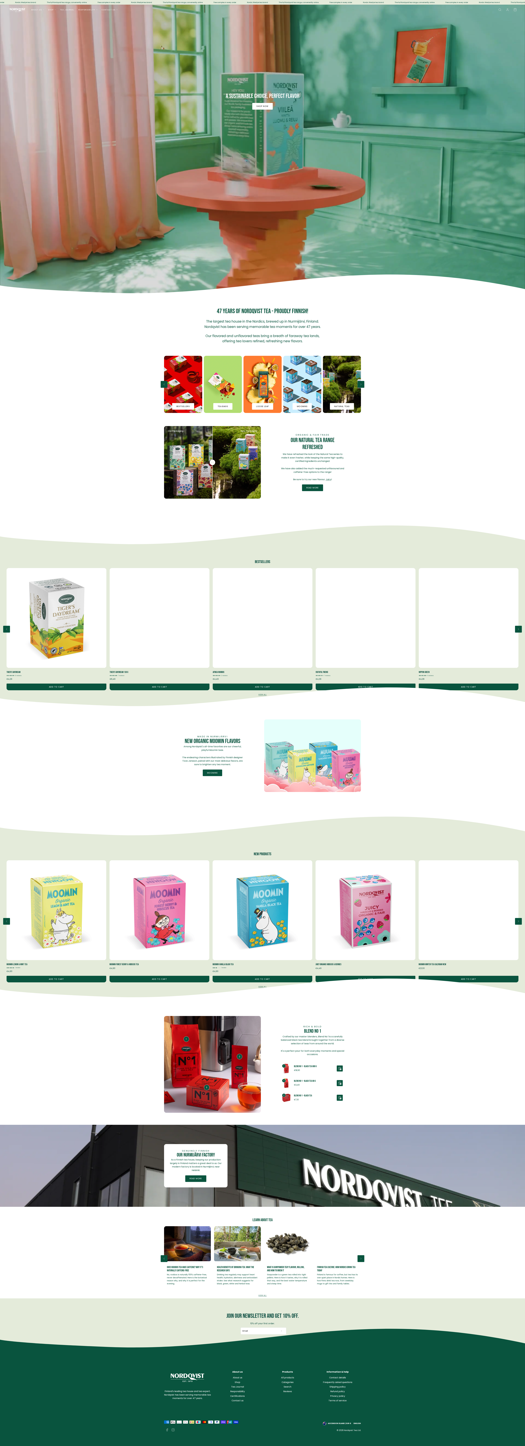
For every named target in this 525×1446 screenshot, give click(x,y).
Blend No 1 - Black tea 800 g (305, 1066)
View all (262, 695)
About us (237, 1377)
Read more (312, 487)
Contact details (337, 1377)
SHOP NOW (262, 106)
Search (287, 1386)
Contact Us (109, 10)
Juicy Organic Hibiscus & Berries (328, 964)
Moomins (212, 772)
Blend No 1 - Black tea (303, 1095)
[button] (500, 9)
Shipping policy (337, 1386)
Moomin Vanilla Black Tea (223, 964)
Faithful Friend (322, 672)
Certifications (237, 1396)
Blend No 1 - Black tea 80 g (305, 1081)
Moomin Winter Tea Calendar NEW (432, 964)
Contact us (237, 1400)
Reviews (287, 1391)
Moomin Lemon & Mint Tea (17, 964)
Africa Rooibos (218, 672)
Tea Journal (67, 10)
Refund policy (337, 1391)
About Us (36, 10)
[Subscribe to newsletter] (281, 1331)
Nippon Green (424, 672)
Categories (288, 1382)
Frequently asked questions (337, 1382)
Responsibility (86, 10)
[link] (507, 9)
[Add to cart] (340, 1068)
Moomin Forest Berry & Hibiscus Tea (124, 964)
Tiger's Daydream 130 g (119, 672)
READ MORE (196, 1178)
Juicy (328, 479)
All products (287, 1377)
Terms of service (338, 1400)
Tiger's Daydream (14, 672)
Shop (51, 10)
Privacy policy (337, 1396)
